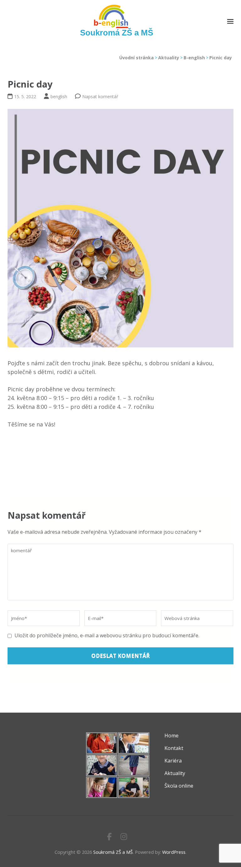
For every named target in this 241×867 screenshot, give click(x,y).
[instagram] (123, 836)
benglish (59, 96)
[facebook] (109, 836)
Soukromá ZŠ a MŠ (116, 32)
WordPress (173, 852)
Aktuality (174, 773)
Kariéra (173, 760)
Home (171, 735)
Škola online (178, 785)
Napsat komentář (100, 96)
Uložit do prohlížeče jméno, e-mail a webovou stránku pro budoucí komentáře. (106, 635)
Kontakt (173, 748)
